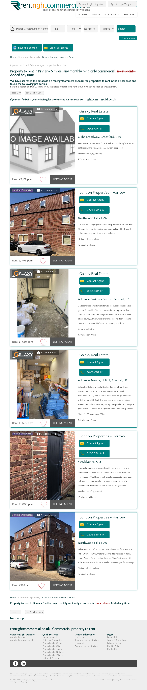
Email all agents (59, 47)
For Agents (95, 14)
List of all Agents (50, 658)
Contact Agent (95, 118)
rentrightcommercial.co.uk (98, 99)
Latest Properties (50, 637)
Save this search (27, 47)
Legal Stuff (112, 637)
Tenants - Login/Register (87, 640)
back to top (17, 618)
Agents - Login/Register (87, 646)
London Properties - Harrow (102, 193)
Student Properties (111, 14)
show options (128, 38)
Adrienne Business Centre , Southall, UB (103, 299)
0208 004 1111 (95, 128)
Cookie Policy (114, 646)
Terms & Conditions (117, 640)
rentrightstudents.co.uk (22, 640)
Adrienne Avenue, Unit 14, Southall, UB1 (103, 380)
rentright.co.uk (17, 637)
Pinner (71, 57)
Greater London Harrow (54, 57)
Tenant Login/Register (91, 4)
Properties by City (51, 646)
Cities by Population (52, 640)
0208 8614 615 (95, 209)
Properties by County (53, 643)
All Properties (129, 14)
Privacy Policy (114, 643)
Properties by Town (52, 649)
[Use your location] (12, 29)
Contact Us (112, 649)
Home (13, 57)
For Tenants (82, 14)
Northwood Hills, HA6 (92, 218)
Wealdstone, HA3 (89, 461)
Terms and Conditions (103, 680)
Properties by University (54, 652)
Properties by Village (52, 655)
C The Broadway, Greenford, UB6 (99, 137)
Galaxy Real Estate (93, 111)
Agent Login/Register (122, 4)
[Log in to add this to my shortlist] (43, 180)
